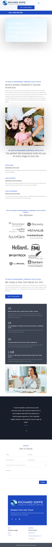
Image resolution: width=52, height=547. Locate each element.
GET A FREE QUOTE (13, 296)
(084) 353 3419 (31, 533)
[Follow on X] (15, 519)
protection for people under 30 (25, 342)
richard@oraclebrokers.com (34, 536)
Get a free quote (26, 7)
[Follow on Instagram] (19, 519)
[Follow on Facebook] (12, 519)
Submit (43, 482)
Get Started (12, 63)
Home (9, 533)
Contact (9, 535)
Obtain (18, 289)
